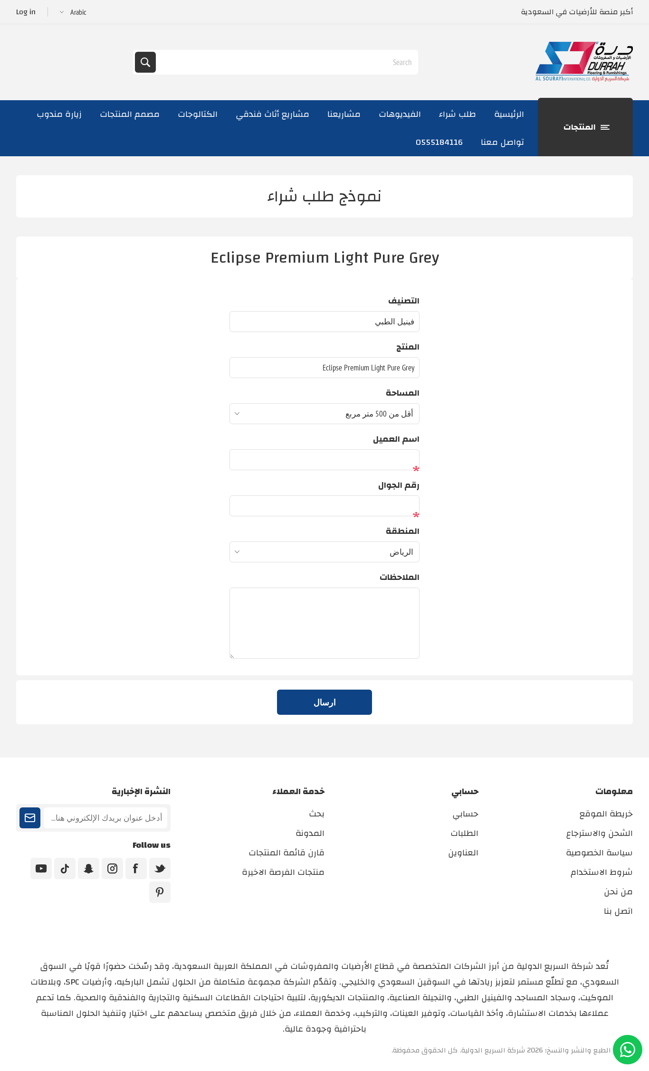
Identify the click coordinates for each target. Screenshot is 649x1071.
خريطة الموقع (606, 814)
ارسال (325, 702)
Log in (26, 12)
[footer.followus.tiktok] (65, 868)
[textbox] (286, 62)
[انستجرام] (112, 868)
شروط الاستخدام (602, 872)
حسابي (465, 814)
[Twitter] (160, 868)
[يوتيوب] (41, 868)
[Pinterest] (160, 892)
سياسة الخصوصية (599, 853)
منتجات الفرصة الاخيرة (283, 872)
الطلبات (464, 833)
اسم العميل (396, 439)
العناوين (463, 853)
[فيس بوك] (136, 868)
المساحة (403, 393)
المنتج (408, 347)
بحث (145, 62)
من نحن (618, 892)
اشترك (29, 817)
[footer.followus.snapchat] (88, 868)
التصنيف (404, 301)
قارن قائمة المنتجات (286, 853)
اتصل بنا (618, 911)
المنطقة (403, 531)
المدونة (310, 833)
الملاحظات (400, 577)
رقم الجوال (399, 485)
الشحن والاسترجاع (599, 833)
